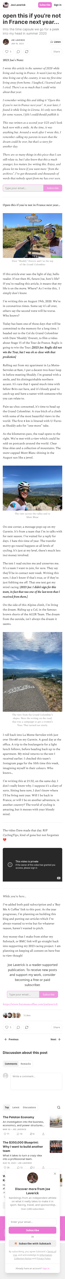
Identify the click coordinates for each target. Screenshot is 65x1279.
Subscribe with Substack (35, 1243)
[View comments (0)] (18, 51)
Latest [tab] (15, 1107)
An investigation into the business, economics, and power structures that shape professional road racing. (23, 1123)
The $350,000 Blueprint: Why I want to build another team (23, 1147)
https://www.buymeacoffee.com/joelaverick (30, 1004)
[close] (55, 1173)
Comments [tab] (11, 1063)
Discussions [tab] (29, 1107)
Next (53, 1039)
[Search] (58, 1107)
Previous (13, 1039)
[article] (32, 1125)
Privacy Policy (43, 1258)
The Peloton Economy (18, 1117)
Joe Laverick (18, 40)
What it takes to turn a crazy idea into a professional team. (22, 1157)
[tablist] (18, 1063)
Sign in (58, 4)
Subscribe (45, 4)
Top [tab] (7, 1107)
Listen (57, 41)
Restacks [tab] (26, 1063)
